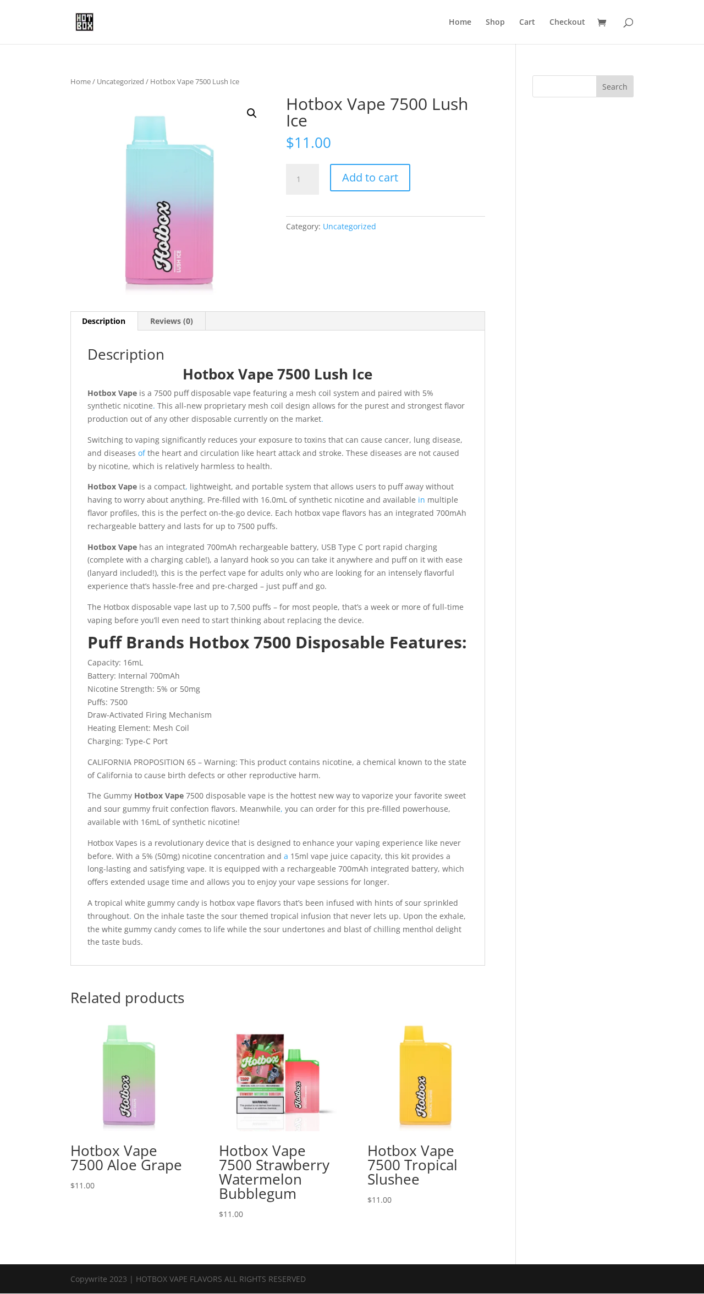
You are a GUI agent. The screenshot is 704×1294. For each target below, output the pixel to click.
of (141, 453)
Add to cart (370, 177)
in (421, 499)
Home (460, 22)
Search (615, 86)
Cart (527, 22)
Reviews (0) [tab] (171, 321)
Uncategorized (120, 81)
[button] (252, 113)
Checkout (567, 22)
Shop (495, 22)
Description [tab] (103, 321)
